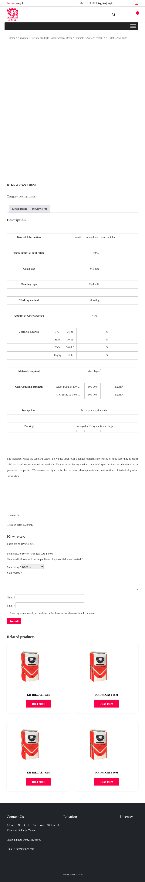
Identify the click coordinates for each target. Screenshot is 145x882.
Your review (14, 572)
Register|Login (105, 3)
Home (12, 38)
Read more (38, 703)
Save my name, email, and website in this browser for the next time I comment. (52, 613)
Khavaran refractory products (33, 38)
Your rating (14, 567)
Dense (69, 38)
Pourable (79, 38)
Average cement (94, 38)
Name (11, 597)
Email (11, 605)
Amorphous (57, 38)
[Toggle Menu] (133, 26)
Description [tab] (19, 208)
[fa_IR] (136, 3)
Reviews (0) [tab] (39, 208)
